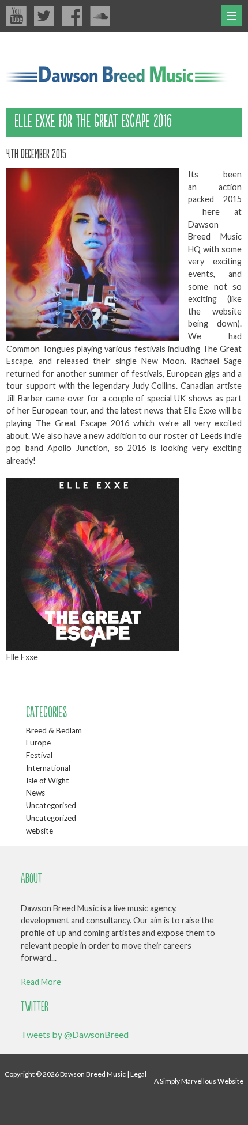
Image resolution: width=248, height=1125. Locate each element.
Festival (39, 755)
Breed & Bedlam (54, 730)
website (39, 830)
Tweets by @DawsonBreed (75, 1034)
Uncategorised (51, 805)
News (35, 792)
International (48, 767)
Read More (41, 982)
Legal (138, 1074)
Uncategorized (51, 818)
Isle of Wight (47, 780)
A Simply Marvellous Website (198, 1081)
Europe (38, 742)
